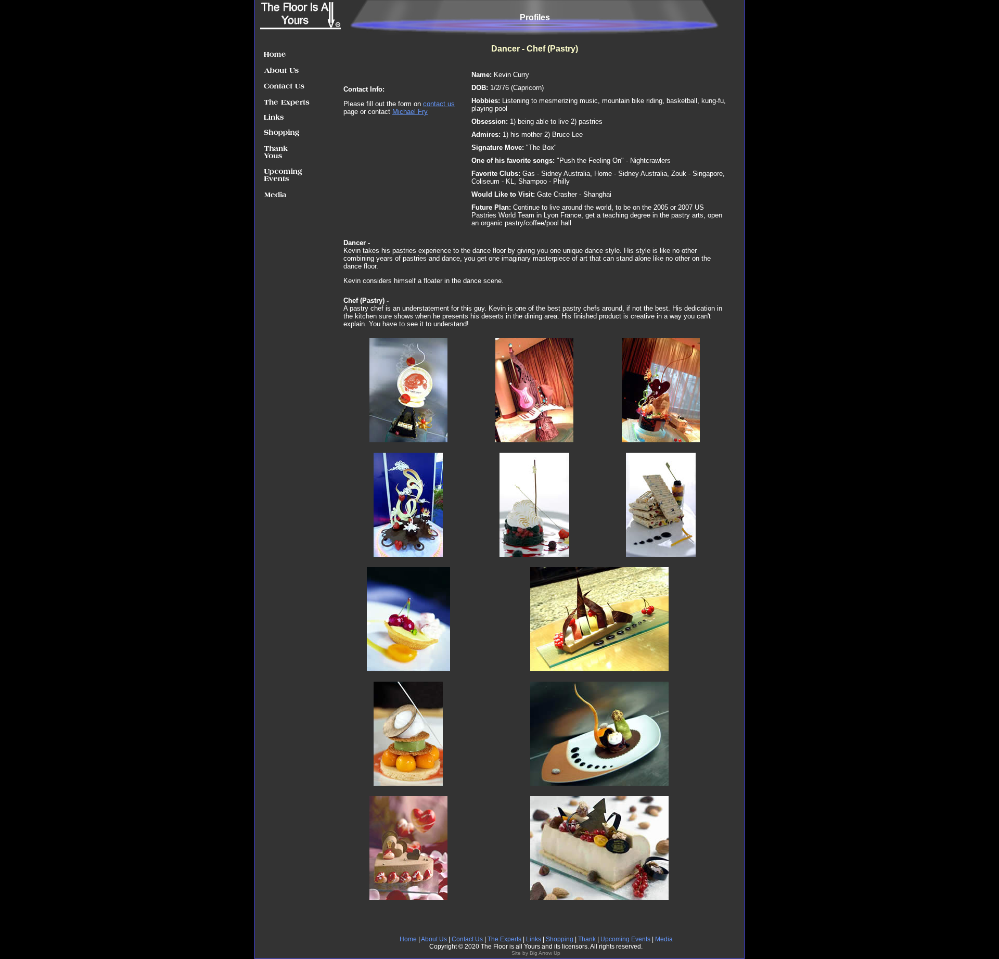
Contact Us (467, 939)
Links (533, 939)
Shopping (558, 939)
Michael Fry (410, 112)
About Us (434, 939)
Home (408, 939)
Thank (587, 939)
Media (664, 939)
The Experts (505, 939)
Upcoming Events (625, 939)
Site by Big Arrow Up (535, 953)
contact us (439, 104)
